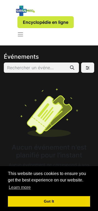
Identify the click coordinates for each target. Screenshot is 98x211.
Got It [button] (49, 201)
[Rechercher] (72, 67)
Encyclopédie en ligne (45, 22)
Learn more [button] (20, 187)
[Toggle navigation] (20, 34)
